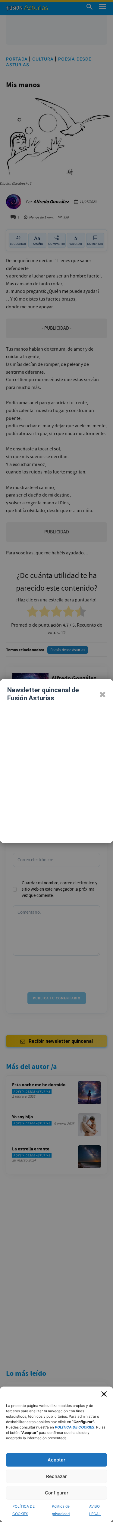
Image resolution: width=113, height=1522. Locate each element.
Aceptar (56, 1460)
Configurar (56, 1493)
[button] (104, 1394)
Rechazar (56, 1476)
